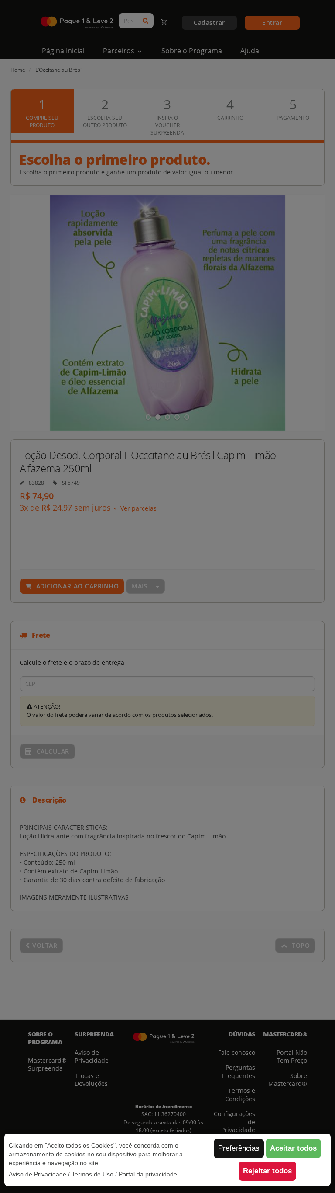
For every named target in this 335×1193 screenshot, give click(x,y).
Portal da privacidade (148, 1174)
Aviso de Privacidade (37, 1174)
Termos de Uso (92, 1174)
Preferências (239, 1148)
